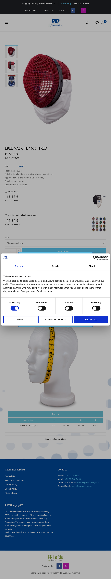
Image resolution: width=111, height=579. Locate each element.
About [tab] (92, 266)
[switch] (42, 308)
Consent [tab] (19, 266)
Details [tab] (55, 266)
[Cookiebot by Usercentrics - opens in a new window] (95, 258)
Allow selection (55, 319)
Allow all (90, 319)
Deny (20, 319)
